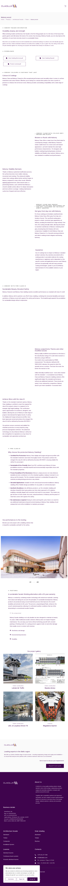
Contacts (38, 849)
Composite (6, 841)
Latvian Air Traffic (18, 688)
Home (2, 19)
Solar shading (39, 831)
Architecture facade (10, 831)
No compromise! (16, 613)
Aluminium (6, 834)
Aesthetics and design (18, 630)
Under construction (18, 686)
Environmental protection (19, 635)
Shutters (37, 841)
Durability (14, 639)
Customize (11, 879)
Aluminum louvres (8, 853)
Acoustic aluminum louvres (10, 859)
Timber (27, 19)
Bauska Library (50, 688)
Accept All (32, 879)
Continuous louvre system (10, 856)
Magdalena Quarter (50, 726)
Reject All (21, 879)
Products (8, 19)
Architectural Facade (18, 19)
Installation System (8, 844)
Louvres (50, 723)
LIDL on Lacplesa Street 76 (18, 726)
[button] (14, 58)
